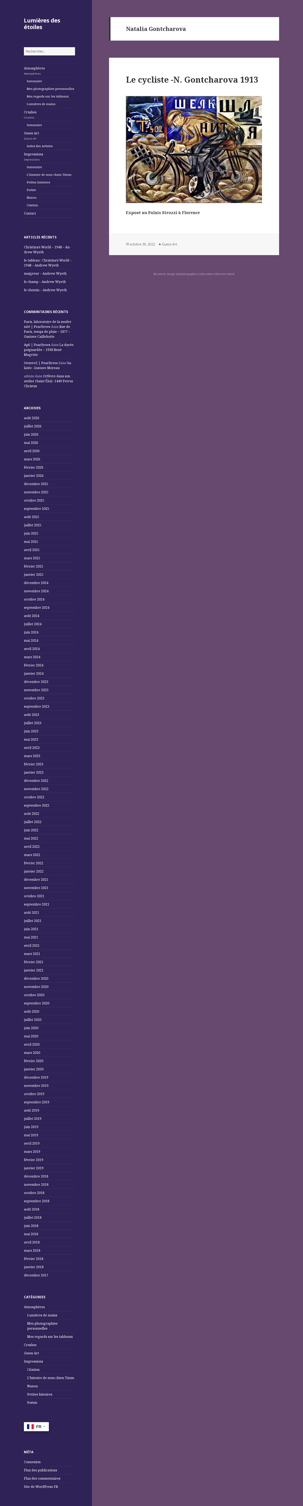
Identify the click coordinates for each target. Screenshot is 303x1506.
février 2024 (33, 665)
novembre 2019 (36, 1085)
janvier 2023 (33, 772)
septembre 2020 (36, 1003)
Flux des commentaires (42, 1478)
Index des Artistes (40, 146)
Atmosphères (34, 70)
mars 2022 (32, 855)
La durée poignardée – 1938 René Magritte (49, 349)
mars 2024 (32, 657)
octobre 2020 (34, 995)
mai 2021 (31, 937)
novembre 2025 (36, 492)
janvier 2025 (33, 574)
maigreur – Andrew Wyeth (45, 273)
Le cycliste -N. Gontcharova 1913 (192, 79)
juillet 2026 (32, 426)
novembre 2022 (36, 789)
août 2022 (31, 813)
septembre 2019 (36, 1102)
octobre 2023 (34, 698)
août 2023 (31, 714)
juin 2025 (31, 533)
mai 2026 (31, 442)
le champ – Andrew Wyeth (45, 281)
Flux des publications (40, 1470)
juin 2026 (31, 434)
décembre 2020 (36, 978)
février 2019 (33, 1160)
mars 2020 (32, 1052)
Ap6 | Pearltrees (37, 344)
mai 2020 (31, 1036)
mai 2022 (31, 838)
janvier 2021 (33, 970)
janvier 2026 (33, 475)
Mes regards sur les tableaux (48, 96)
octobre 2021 (34, 896)
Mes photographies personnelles (50, 89)
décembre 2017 (36, 1275)
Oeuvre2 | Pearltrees (41, 363)
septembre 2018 (36, 1201)
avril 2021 (32, 945)
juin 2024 (31, 632)
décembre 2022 (36, 780)
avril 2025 (32, 550)
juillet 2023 (32, 723)
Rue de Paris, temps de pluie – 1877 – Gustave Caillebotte (47, 331)
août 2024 (31, 615)
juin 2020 (31, 1028)
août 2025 (31, 517)
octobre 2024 (34, 599)
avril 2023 (32, 747)
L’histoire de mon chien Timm (49, 175)
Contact (30, 213)
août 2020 (31, 1011)
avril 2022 (32, 846)
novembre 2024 (36, 591)
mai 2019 (31, 1135)
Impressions (33, 156)
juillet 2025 (32, 525)
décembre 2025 (36, 484)
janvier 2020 (33, 1069)
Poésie (31, 190)
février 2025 (33, 566)
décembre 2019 (36, 1077)
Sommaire (34, 81)
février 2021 (33, 962)
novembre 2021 (36, 888)
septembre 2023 (36, 706)
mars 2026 (32, 459)
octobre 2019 (34, 1094)
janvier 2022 (33, 871)
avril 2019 (32, 1143)
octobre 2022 (34, 797)
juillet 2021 (32, 920)
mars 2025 (32, 558)
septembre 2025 (36, 508)
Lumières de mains (41, 104)
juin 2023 (31, 731)
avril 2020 (32, 1044)
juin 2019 (31, 1127)
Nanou (31, 197)
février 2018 (33, 1258)
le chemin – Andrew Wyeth (45, 290)
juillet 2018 (32, 1217)
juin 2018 (31, 1225)
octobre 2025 (34, 500)
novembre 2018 (36, 1184)
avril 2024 (32, 648)
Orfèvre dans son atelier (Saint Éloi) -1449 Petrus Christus (48, 381)
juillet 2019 (32, 1118)
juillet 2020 (32, 1019)
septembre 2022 (36, 805)
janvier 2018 (33, 1267)
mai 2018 (31, 1234)
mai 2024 (31, 640)
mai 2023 (31, 739)
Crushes (30, 114)
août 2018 (31, 1209)
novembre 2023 (36, 690)
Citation (32, 205)
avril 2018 (32, 1242)
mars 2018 (32, 1250)
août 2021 (31, 912)
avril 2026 (32, 451)
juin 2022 (31, 830)
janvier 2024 (33, 673)
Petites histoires (38, 182)
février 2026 (33, 467)
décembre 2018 (36, 1176)
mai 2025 (31, 541)
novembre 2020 (36, 986)
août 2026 (31, 418)
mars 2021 (32, 953)
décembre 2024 (36, 583)
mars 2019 (32, 1151)
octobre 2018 (34, 1192)
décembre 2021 (36, 879)
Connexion (32, 1462)
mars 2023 (32, 756)
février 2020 (33, 1061)
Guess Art (31, 135)
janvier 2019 (33, 1168)
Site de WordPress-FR (41, 1486)
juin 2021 (31, 929)
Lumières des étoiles (42, 23)
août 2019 (31, 1110)
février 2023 (33, 764)
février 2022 (33, 863)
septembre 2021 (36, 904)
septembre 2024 (36, 607)
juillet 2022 (32, 822)
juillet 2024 (32, 624)
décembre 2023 (36, 681)
